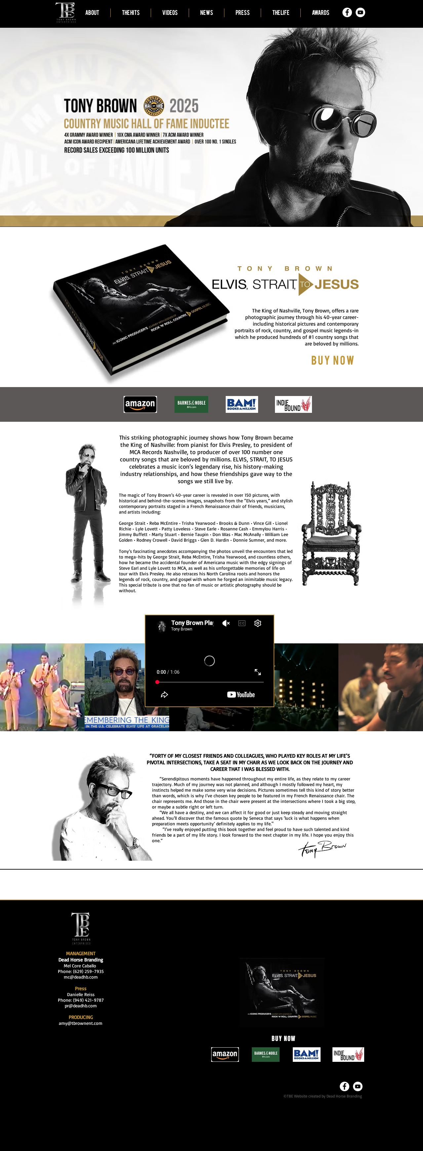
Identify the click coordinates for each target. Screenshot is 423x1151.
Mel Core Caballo (81, 965)
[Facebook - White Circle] (347, 12)
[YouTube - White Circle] (360, 12)
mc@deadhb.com (81, 977)
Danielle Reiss (81, 994)
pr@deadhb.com (81, 1005)
